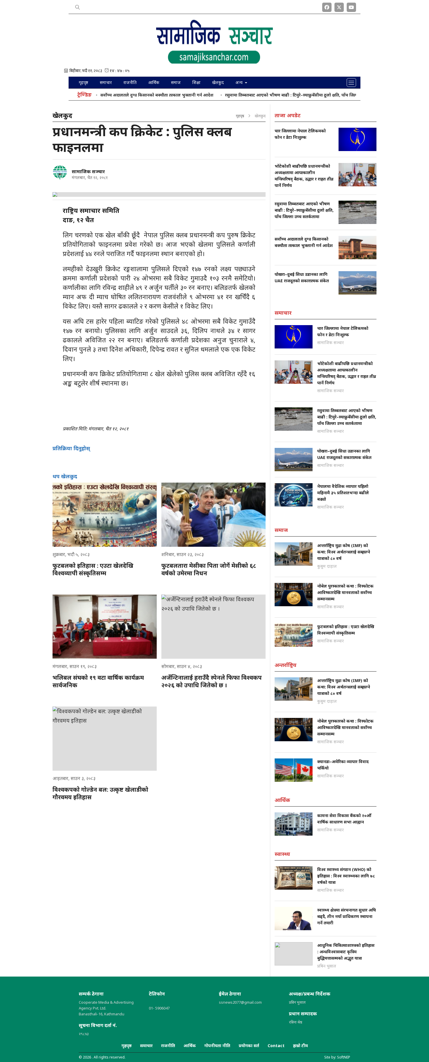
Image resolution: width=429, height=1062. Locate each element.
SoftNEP (343, 1057)
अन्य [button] (240, 82)
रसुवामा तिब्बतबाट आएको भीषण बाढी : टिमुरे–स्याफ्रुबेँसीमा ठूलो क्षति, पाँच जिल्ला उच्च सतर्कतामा (281, 95)
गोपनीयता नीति (217, 1045)
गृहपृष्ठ (83, 82)
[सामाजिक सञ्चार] (60, 172)
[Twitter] (339, 6)
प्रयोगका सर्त (249, 1045)
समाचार (106, 82)
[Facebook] (327, 6)
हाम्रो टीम (300, 1045)
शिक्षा (196, 82)
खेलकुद (218, 82)
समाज (176, 82)
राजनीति (130, 82)
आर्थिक (153, 82)
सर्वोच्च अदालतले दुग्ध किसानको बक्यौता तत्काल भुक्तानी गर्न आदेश (132, 95)
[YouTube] (351, 6)
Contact (276, 1045)
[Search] (77, 6)
